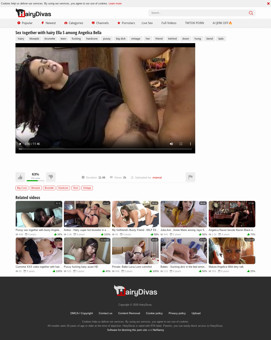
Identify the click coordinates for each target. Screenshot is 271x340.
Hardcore (63, 188)
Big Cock (22, 188)
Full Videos (168, 23)
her (148, 38)
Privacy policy (177, 313)
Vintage (87, 188)
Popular (27, 23)
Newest (51, 23)
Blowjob (35, 188)
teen (63, 38)
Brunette (49, 188)
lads (221, 38)
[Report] (190, 177)
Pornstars (128, 23)
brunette (50, 38)
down (185, 38)
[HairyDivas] (33, 13)
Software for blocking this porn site (127, 329)
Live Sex (147, 23)
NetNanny (158, 329)
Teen (75, 188)
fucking (76, 38)
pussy (107, 38)
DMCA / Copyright (81, 313)
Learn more (115, 3)
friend (159, 38)
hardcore (92, 38)
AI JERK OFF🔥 (222, 23)
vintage (135, 38)
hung (198, 38)
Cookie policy (154, 313)
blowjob (34, 38)
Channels (102, 23)
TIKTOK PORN (194, 23)
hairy (21, 38)
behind (172, 38)
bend (210, 38)
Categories (76, 23)
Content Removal (129, 313)
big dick (121, 38)
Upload (196, 313)
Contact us (105, 313)
